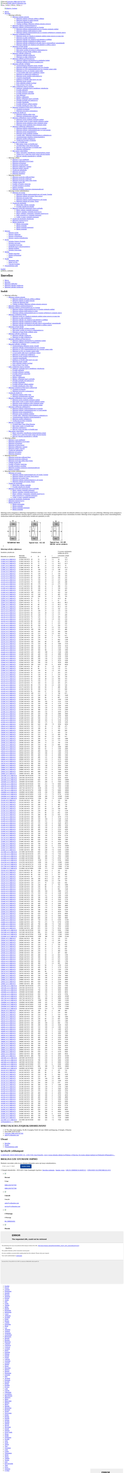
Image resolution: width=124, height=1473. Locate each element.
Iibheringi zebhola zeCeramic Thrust (27, 201)
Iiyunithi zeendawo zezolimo (21, 185)
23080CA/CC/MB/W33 (8, 765)
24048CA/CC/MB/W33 (8, 1031)
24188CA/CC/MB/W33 (8, 1113)
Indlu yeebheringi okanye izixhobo (23, 86)
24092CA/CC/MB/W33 (8, 1054)
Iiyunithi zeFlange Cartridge (24, 92)
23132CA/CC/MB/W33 (8, 813)
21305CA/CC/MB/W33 (8, 561)
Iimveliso (7, 13)
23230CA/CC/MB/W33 (8, 889)
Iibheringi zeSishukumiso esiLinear (27, 116)
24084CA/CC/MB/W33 (8, 1050)
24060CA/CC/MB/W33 (8, 1037)
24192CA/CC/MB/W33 (8, 1115)
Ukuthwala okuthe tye (19, 112)
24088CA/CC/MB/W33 (8, 1052)
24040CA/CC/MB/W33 (8, 1027)
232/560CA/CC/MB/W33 (9, 934)
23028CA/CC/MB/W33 (8, 732)
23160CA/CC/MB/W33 (8, 831)
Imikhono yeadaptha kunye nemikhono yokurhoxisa (32, 88)
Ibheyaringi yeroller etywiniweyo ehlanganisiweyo (31, 50)
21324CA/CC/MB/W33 (8, 596)
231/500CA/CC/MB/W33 (9, 852)
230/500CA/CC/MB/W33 (9, 775)
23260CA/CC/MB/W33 (8, 909)
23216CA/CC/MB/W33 (8, 870)
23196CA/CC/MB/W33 (8, 850)
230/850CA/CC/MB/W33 (9, 794)
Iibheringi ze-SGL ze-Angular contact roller (29, 71)
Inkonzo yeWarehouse (15, 236)
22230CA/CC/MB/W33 (8, 639)
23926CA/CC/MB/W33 (8, 940)
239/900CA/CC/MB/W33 (9, 1006)
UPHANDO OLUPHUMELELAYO (99, 1170)
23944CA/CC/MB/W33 (8, 957)
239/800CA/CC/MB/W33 (9, 1002)
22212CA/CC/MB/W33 (8, 613)
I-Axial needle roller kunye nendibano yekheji (30, 72)
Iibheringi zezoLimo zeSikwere (22, 179)
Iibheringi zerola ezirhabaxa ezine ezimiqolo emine (31, 123)
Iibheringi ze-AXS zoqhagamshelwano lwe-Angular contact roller (36, 69)
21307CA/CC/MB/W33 (8, 565)
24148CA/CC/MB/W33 (8, 1093)
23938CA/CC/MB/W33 (8, 953)
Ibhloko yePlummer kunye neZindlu (27, 98)
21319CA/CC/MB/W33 (8, 590)
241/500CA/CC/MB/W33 (9, 1120)
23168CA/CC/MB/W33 (8, 835)
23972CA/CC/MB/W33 (8, 971)
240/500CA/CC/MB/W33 (9, 1058)
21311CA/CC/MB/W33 (8, 574)
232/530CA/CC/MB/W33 (9, 932)
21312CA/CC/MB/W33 (8, 576)
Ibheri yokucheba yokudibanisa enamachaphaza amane (33, 152)
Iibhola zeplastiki (21, 226)
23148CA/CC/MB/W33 (8, 825)
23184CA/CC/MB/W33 (8, 843)
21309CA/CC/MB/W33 (8, 569)
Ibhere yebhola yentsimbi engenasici (27, 210)
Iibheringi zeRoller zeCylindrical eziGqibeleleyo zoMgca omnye (36, 45)
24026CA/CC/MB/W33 (8, 1012)
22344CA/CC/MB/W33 (8, 716)
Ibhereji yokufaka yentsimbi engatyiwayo (29, 212)
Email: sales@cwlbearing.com (17, 3)
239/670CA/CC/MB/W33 (9, 996)
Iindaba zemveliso (14, 253)
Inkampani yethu (14, 260)
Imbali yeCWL (13, 262)
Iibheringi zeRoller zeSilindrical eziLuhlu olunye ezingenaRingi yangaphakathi (40, 43)
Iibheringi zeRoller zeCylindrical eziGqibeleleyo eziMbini (34, 39)
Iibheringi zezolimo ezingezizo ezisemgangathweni (27, 189)
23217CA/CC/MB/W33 (8, 872)
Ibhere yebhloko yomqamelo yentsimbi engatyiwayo (32, 213)
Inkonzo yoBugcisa (14, 234)
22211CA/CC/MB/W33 (8, 611)
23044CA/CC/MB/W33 (8, 747)
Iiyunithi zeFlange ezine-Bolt (25, 93)
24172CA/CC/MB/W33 (8, 1105)
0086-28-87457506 (10, 1188)
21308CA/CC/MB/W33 (8, 567)
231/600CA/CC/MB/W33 (9, 858)
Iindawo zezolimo (17, 187)
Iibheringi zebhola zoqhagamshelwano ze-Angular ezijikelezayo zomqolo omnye (41, 32)
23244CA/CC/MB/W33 (8, 901)
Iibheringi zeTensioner (19, 163)
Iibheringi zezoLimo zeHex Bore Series (24, 180)
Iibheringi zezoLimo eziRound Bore (23, 177)
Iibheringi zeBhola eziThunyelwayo (23, 58)
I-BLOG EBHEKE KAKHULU (76, 1170)
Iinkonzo (7, 231)
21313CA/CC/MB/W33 (8, 578)
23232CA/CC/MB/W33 (8, 891)
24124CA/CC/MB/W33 (8, 1072)
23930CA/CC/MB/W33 (8, 944)
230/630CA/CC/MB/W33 (9, 784)
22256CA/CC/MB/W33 (8, 658)
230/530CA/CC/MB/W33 (9, 778)
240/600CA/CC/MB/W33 (9, 1064)
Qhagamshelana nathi (11, 266)
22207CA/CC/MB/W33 (8, 602)
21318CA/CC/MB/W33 (8, 588)
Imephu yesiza (60, 1170)
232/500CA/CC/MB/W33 (9, 930)
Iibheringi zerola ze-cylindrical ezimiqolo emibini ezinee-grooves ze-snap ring (40, 36)
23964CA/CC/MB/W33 (8, 967)
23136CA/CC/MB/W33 (8, 817)
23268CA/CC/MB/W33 (8, 913)
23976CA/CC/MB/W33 (8, 973)
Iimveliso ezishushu (48, 1170)
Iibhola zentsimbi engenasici (25, 227)
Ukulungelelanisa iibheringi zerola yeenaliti (29, 65)
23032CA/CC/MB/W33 (8, 736)
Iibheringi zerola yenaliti (23, 81)
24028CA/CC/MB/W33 (8, 1015)
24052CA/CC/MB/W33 (8, 1033)
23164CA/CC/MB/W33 (8, 833)
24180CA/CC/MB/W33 (8, 1109)
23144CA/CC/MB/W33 (8, 823)
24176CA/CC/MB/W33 (8, 1107)
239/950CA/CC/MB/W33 (9, 1008)
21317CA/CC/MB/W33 (8, 586)
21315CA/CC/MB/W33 (8, 582)
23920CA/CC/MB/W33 (8, 938)
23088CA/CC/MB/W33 (8, 769)
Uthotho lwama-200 (18, 182)
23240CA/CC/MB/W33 (8, 899)
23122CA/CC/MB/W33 (8, 802)
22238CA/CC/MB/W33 (8, 648)
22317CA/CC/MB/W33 (8, 687)
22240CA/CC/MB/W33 (8, 650)
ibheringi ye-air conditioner (20, 159)
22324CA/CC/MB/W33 (8, 697)
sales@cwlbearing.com (12, 1135)
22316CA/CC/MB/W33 (8, 685)
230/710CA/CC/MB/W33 (9, 788)
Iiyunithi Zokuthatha (22, 102)
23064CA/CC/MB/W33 (8, 757)
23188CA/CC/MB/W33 (8, 846)
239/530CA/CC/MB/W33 (9, 988)
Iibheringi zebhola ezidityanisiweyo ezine (29, 31)
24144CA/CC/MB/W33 (8, 1091)
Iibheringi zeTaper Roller (20, 46)
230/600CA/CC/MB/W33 (9, 782)
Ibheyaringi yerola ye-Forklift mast (26, 144)
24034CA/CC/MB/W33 (8, 1021)
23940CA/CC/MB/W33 (8, 955)
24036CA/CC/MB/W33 (8, 1023)
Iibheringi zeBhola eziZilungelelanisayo (24, 25)
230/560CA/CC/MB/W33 (9, 780)
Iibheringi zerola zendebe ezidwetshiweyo (29, 76)
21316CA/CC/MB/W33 (8, 584)
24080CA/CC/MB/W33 (8, 1047)
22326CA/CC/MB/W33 (8, 699)
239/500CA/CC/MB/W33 (9, 986)
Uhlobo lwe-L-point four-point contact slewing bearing (33, 154)
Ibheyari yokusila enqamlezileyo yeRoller (29, 156)
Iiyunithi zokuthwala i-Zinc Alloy (26, 105)
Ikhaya (7, 11)
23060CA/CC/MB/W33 (8, 755)
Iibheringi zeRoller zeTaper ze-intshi (27, 48)
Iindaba (7, 252)
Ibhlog (10, 257)
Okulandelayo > (7, 1122)
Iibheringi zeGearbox (18, 172)
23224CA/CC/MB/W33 (8, 883)
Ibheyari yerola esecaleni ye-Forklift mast (28, 147)
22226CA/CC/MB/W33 (8, 635)
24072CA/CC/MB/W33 (8, 1043)
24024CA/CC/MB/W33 (8, 1010)
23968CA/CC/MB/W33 (8, 969)
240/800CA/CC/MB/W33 (9, 1068)
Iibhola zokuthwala (18, 222)
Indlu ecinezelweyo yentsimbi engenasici (28, 215)
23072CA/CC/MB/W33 (8, 761)
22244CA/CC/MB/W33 (8, 652)
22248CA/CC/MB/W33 (8, 654)
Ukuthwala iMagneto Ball (24, 22)
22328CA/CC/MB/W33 (8, 701)
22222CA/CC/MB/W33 (8, 631)
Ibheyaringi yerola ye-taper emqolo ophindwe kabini (32, 121)
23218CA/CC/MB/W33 (8, 874)
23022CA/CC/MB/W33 (8, 726)
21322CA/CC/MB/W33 (8, 594)
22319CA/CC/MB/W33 (8, 691)
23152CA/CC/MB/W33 (8, 827)
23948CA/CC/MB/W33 (8, 959)
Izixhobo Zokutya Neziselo (17, 241)
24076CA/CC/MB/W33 (8, 1045)
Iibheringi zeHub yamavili (20, 168)
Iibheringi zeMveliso (11, 284)
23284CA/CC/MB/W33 (8, 922)
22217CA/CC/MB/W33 (8, 623)
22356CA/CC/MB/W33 (8, 722)
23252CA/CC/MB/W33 (8, 905)
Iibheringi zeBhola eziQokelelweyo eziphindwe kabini (33, 60)
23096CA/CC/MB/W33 (8, 773)
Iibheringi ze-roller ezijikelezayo (26, 57)
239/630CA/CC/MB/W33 (9, 994)
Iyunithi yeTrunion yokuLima (21, 184)
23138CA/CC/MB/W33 (8, 819)
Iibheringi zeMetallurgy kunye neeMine (24, 118)
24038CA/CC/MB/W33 (8, 1025)
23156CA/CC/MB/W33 (8, 829)
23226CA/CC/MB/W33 (8, 885)
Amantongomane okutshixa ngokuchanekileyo (30, 137)
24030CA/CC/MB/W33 (8, 1017)
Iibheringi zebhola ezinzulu (20, 17)
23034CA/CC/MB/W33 (8, 738)
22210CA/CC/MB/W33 (8, 609)
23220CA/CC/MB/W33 (8, 878)
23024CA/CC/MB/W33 (8, 728)
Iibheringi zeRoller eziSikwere (21, 53)
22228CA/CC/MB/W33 (8, 637)
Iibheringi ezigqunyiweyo (20, 220)
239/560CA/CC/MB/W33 (9, 990)
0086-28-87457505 (10, 1185)
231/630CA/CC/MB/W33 (9, 860)
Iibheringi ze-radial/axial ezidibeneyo (27, 74)
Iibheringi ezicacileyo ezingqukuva (27, 111)
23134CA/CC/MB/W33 (8, 815)
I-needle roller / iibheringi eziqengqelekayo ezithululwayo (33, 135)
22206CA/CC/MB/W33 (8, 600)
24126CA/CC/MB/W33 (8, 1074)
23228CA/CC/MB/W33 (8, 887)
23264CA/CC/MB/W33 (8, 911)
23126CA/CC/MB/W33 (8, 806)
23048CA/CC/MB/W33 (8, 749)
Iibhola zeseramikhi (22, 224)
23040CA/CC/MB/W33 (8, 745)
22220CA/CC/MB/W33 (8, 629)
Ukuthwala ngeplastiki (19, 203)
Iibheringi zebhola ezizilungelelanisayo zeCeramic (31, 199)
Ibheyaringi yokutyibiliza (20, 151)
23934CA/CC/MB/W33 (8, 949)
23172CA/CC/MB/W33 (8, 837)
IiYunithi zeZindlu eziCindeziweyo (27, 100)
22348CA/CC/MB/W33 (8, 718)
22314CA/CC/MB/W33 (8, 681)
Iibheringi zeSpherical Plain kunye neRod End (26, 107)
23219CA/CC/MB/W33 (8, 876)
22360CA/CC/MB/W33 (8, 724)
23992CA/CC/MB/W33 (8, 982)
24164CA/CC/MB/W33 (8, 1101)
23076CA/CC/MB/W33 (8, 763)
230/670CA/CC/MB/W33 (9, 786)
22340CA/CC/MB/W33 (8, 714)
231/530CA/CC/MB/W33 (9, 854)
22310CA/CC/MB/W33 (8, 672)
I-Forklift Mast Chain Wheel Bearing (27, 145)
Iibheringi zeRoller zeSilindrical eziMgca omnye (31, 41)
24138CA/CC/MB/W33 (8, 1087)
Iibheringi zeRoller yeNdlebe (21, 64)
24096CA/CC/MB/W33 (8, 1056)
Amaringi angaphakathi (23, 78)
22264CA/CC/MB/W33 (8, 662)
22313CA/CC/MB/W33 (8, 679)
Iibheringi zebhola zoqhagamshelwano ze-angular (31, 128)
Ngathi (7, 259)
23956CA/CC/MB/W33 (8, 963)
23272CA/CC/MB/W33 (8, 916)
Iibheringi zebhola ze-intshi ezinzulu (27, 20)
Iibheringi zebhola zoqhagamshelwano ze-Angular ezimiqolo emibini (37, 29)
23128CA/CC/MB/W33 (8, 808)
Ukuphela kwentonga (22, 109)
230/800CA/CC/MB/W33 (9, 792)
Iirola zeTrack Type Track (24, 85)
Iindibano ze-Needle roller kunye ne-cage (29, 79)
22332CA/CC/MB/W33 (8, 705)
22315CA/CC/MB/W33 (8, 683)
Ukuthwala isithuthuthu (19, 170)
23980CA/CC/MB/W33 (8, 975)
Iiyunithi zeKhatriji (22, 90)
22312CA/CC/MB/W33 (8, 677)
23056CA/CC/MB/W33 (8, 753)
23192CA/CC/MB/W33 (8, 848)
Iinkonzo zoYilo (13, 232)
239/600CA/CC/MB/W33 (9, 992)
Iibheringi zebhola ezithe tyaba (25, 114)
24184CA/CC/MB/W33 (8, 1111)
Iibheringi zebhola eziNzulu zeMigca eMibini (30, 18)
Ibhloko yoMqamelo (22, 97)
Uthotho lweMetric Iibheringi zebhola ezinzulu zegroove (33, 24)
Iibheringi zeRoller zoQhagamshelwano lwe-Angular (32, 67)
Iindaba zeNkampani (15, 255)
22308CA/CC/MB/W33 (8, 668)
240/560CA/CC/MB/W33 (9, 1062)
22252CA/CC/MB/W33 (8, 656)
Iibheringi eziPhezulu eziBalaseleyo (23, 126)
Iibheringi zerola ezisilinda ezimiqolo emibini (30, 119)
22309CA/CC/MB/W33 (8, 670)
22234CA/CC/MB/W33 (8, 644)
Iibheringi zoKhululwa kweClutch (22, 161)
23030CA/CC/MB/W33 (8, 734)
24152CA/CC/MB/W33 (8, 1095)
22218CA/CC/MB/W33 (8, 625)
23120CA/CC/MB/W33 (8, 800)
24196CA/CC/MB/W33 (8, 1117)
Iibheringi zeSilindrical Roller (21, 34)
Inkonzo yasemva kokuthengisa (18, 238)
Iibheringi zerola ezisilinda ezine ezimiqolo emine (31, 125)
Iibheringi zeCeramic (18, 192)
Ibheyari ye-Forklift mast (20, 142)
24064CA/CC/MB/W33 (8, 1039)
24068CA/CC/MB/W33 (8, 1041)
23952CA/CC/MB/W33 (8, 961)
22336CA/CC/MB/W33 (8, 709)
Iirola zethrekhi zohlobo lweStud (26, 83)
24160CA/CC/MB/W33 (8, 1099)
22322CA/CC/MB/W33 (8, 695)
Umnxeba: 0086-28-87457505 (16, 1)
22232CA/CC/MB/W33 (8, 642)
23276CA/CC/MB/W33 (8, 918)
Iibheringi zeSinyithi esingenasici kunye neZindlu (27, 208)
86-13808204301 (10, 1221)
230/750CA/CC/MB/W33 (9, 790)
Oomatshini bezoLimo (15, 245)
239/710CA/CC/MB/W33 (9, 998)
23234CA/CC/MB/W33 (8, 893)
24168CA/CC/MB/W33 (8, 1103)
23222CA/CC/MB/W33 (8, 881)
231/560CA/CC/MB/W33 (9, 856)
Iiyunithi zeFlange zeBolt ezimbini (26, 104)
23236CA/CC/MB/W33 (8, 895)
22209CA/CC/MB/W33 (8, 607)
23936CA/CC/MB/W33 (8, 951)
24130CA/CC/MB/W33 (8, 1078)
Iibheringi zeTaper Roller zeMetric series (28, 51)
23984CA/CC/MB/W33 (8, 977)
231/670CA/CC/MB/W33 (9, 862)
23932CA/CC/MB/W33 (8, 946)
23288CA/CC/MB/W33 (8, 924)
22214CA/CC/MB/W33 (8, 617)
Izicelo (7, 239)
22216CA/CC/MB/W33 (8, 621)
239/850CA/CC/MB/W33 (9, 1004)
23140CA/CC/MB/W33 (8, 821)
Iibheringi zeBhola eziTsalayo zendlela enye (29, 62)
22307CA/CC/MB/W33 (8, 666)
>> (13, 1122)
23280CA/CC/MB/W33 (8, 920)
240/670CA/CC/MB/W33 (9, 1066)
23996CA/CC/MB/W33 (8, 984)
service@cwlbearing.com (12, 1206)
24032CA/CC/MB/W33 (8, 1019)
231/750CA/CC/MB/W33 (9, 866)
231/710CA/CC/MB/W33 (9, 864)
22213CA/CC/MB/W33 (8, 615)
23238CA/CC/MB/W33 (8, 897)
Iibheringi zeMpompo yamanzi (21, 166)
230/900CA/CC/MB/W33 (9, 796)
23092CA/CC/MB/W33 (8, 771)
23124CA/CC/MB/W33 (8, 804)
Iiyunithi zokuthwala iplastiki (25, 206)
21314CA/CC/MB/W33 (8, 580)
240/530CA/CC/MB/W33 (9, 1060)
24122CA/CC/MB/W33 (8, 1070)
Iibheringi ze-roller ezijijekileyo (25, 38)
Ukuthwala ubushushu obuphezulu (23, 219)
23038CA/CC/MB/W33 (8, 742)
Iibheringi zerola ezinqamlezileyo (26, 132)
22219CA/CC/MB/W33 (8, 627)
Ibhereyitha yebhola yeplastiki (25, 205)
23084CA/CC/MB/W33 (8, 767)
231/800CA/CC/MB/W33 (9, 868)
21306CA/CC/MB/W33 (8, 563)
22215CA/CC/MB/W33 (8, 619)
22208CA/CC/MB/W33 (8, 604)
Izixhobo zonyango (14, 243)
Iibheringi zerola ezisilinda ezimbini (27, 133)
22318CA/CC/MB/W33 (8, 689)
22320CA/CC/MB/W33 (8, 693)
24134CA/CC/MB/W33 (8, 1082)
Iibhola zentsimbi (21, 229)
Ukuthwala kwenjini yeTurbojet (26, 140)
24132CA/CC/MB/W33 (8, 1080)
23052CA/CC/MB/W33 (8, 751)
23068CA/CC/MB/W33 (8, 759)
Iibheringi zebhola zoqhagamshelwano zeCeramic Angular (34, 194)
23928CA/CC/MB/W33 (8, 942)
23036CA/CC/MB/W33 (8, 740)
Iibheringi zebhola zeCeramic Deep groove (29, 196)
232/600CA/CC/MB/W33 (9, 936)
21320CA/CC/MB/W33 (8, 592)
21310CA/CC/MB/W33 (8, 571)
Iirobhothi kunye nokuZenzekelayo (19, 246)
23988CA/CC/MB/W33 (8, 979)
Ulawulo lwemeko (14, 264)
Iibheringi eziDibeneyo (23, 149)
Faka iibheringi (20, 95)
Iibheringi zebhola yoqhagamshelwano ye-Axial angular (33, 130)
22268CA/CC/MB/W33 (8, 664)
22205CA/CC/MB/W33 (8, 598)
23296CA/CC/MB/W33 (8, 928)
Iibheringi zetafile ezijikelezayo (25, 139)
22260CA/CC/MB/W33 (8, 660)
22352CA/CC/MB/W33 (8, 720)
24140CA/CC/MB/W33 (8, 1089)
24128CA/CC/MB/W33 (8, 1076)
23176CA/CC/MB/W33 (8, 839)
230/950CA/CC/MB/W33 (9, 798)
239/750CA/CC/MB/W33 (9, 1000)
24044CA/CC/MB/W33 (8, 1029)
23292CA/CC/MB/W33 (8, 926)
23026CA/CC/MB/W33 (8, 730)
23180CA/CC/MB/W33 (8, 841)
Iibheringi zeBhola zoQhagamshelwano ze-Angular (28, 27)
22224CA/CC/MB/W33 (8, 633)
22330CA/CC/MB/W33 (8, 703)
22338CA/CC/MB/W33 (8, 712)
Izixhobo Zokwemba (15, 250)
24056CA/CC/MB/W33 (8, 1035)
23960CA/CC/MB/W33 (8, 965)
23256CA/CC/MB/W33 (8, 907)
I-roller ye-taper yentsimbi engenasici (27, 217)
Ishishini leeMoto (14, 248)
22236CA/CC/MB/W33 (8, 646)
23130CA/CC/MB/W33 (8, 811)
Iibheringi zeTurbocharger (20, 165)
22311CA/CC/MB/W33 (8, 674)
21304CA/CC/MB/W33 (8, 559)
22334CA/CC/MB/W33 (8, 707)
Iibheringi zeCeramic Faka (24, 198)
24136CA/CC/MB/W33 (8, 1085)
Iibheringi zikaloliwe (18, 173)
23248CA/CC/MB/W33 (8, 903)
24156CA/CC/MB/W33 (8, 1097)
